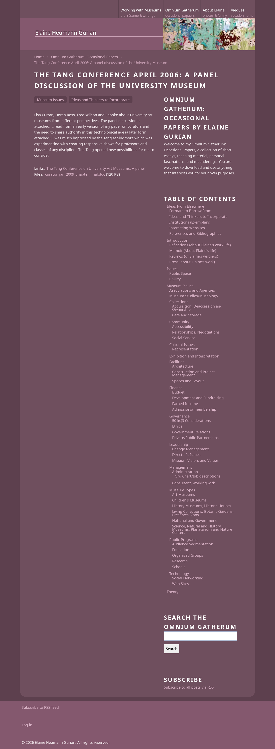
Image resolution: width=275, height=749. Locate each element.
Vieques (242, 13)
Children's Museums (189, 500)
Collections (178, 301)
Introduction (177, 240)
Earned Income (185, 403)
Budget (178, 392)
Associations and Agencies (192, 290)
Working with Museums (141, 13)
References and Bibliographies (195, 233)
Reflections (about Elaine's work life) (200, 244)
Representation (185, 349)
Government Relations (191, 432)
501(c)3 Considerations (191, 420)
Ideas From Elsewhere (185, 206)
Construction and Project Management (193, 373)
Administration (185, 471)
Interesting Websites (187, 227)
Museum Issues (50, 99)
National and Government (194, 520)
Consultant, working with (193, 483)
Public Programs (183, 539)
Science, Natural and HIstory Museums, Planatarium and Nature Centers (202, 529)
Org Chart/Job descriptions (197, 476)
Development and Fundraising (198, 397)
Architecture (182, 366)
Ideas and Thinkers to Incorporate (100, 99)
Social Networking (187, 578)
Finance (175, 387)
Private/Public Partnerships (195, 437)
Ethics (177, 426)
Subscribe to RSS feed (40, 707)
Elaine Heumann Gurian (65, 32)
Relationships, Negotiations (196, 332)
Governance (179, 416)
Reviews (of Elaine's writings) (193, 256)
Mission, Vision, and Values (195, 460)
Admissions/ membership (194, 409)
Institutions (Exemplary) (189, 222)
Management (180, 467)
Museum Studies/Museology (193, 295)
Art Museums (183, 494)
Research (180, 560)
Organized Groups (187, 555)
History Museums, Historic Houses (201, 505)
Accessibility (182, 326)
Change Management (190, 448)
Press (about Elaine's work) (192, 261)
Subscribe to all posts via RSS (189, 687)
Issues (172, 268)
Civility (175, 279)
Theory (172, 591)
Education (180, 549)
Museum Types (182, 490)
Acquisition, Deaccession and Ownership (197, 308)
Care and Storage (187, 315)
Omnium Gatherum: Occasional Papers (84, 56)
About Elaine (215, 13)
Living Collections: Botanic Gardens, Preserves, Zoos (203, 513)
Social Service (183, 337)
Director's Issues (186, 454)
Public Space (180, 273)
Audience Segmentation (192, 544)
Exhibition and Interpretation (194, 356)
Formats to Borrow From (190, 210)
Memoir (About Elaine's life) (192, 250)
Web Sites (180, 583)
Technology (179, 573)
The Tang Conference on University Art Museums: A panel (96, 168)
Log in (27, 724)
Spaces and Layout (188, 380)
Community (179, 321)
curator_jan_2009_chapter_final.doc (75, 174)
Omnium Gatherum (182, 13)
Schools (178, 566)
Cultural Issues (182, 344)
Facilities (176, 361)
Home (39, 56)
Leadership (178, 444)
